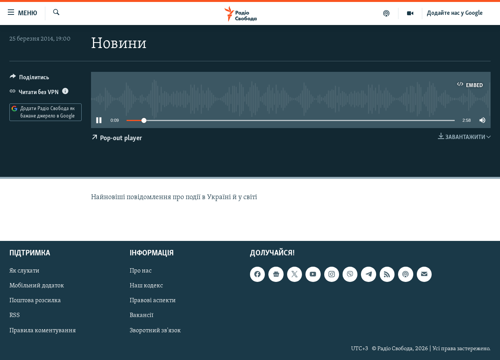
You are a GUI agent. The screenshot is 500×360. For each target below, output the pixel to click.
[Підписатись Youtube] (312, 274)
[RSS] (387, 274)
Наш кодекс (146, 286)
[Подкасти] (386, 13)
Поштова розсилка (35, 301)
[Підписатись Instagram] (331, 274)
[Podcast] (405, 274)
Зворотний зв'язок (155, 330)
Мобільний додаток (36, 286)
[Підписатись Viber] (350, 274)
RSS (14, 315)
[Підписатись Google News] (275, 274)
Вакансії (142, 315)
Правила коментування (42, 330)
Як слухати (24, 271)
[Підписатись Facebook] (257, 274)
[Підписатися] (424, 274)
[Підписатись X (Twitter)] (294, 274)
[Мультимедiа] (410, 13)
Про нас (141, 271)
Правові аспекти (153, 301)
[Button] (29, 79)
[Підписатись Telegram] (368, 274)
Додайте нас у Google (455, 13)
